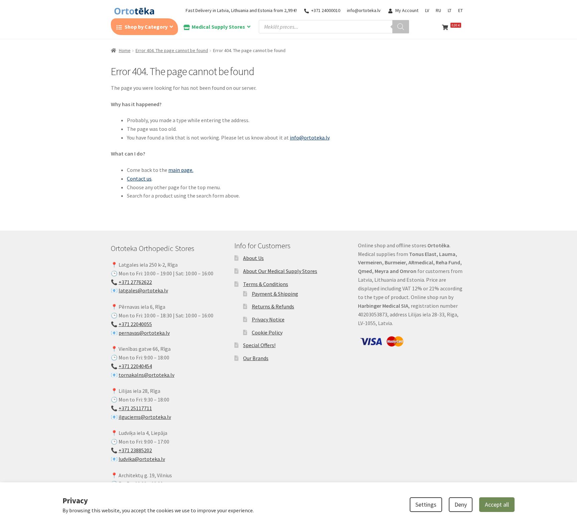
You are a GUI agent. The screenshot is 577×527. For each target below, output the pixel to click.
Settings (425, 504)
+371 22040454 (135, 366)
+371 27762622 (135, 282)
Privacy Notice (268, 319)
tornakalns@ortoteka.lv (146, 374)
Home (125, 50)
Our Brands (255, 358)
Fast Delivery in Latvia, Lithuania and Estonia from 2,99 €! (241, 10)
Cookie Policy (267, 332)
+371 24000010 (325, 10)
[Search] (400, 26)
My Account (406, 10)
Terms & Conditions (265, 284)
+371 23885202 (135, 450)
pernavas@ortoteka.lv (144, 332)
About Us (253, 258)
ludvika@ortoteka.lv (142, 459)
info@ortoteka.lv (364, 10)
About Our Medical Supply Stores (280, 271)
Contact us (139, 178)
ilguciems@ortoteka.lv (145, 417)
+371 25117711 (135, 408)
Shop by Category (146, 26)
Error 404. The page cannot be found (172, 50)
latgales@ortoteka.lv (143, 290)
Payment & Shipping (275, 293)
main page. (180, 170)
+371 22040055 (135, 324)
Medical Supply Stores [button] (218, 26)
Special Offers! (259, 345)
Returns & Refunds (273, 306)
